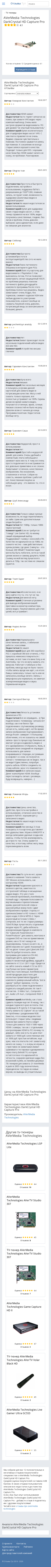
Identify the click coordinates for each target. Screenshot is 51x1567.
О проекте (7, 1543)
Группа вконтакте (10, 1546)
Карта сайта (8, 1550)
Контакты (21, 1543)
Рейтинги (28, 1546)
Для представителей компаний (17, 1553)
